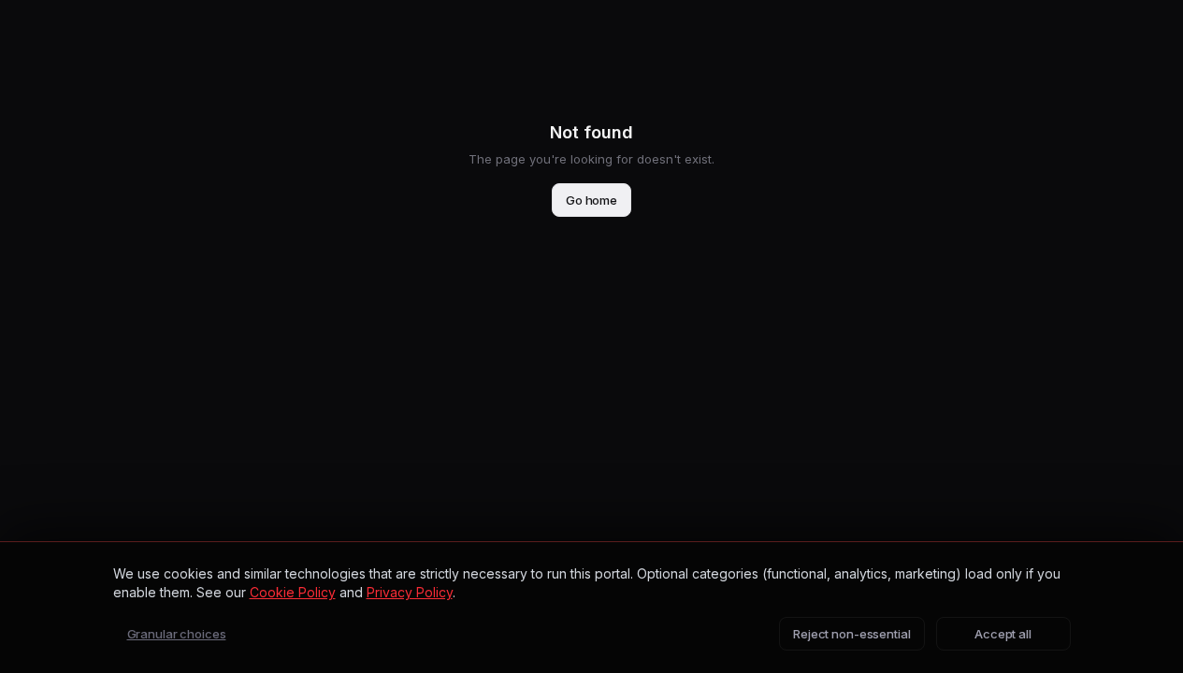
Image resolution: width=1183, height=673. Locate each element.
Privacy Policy (410, 592)
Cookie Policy (293, 592)
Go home (591, 200)
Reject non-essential (851, 633)
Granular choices (176, 633)
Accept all (1003, 633)
